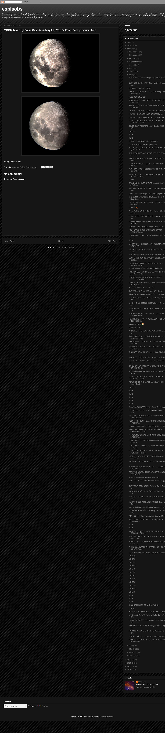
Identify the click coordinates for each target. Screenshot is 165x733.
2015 (129, 666)
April (131, 646)
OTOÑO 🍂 (133, 207)
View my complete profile (145, 687)
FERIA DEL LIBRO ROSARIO (140, 88)
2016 (129, 663)
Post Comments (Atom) (65, 247)
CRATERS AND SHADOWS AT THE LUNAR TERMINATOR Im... (145, 278)
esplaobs (12, 9)
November (133, 55)
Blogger (110, 716)
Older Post (112, 241)
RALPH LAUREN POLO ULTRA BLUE (143, 141)
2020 (129, 42)
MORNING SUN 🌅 (136, 324)
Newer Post (9, 241)
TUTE (131, 135)
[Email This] (42, 167)
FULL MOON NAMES (137, 97)
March (132, 649)
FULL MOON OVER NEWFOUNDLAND (144, 477)
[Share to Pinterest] (51, 167)
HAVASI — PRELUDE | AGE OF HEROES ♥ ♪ (146, 114)
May (131, 75)
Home (61, 241)
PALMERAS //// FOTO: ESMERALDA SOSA (145, 268)
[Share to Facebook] (49, 167)
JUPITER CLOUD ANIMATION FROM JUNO (146, 291)
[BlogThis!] (45, 167)
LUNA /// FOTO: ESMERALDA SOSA (143, 144)
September (133, 62)
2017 (129, 660)
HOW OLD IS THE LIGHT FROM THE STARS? (147, 612)
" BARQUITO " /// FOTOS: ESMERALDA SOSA (146, 227)
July (131, 68)
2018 (129, 49)
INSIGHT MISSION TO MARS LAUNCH (144, 605)
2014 (129, 670)
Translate (45, 706)
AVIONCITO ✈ (134, 327)
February (133, 652)
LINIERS (132, 131)
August (132, 65)
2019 (129, 46)
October (132, 58)
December (133, 52)
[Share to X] (47, 167)
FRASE (131, 180)
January (132, 655)
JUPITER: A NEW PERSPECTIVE (141, 288)
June (131, 71)
